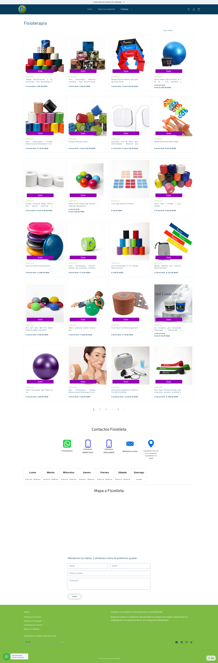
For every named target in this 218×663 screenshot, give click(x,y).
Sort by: (158, 30)
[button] (188, 9)
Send (74, 596)
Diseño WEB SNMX (114, 658)
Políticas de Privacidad (33, 621)
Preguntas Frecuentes (32, 617)
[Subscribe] (62, 641)
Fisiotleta (105, 658)
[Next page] (124, 409)
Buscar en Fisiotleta (31, 629)
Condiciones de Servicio (33, 625)
